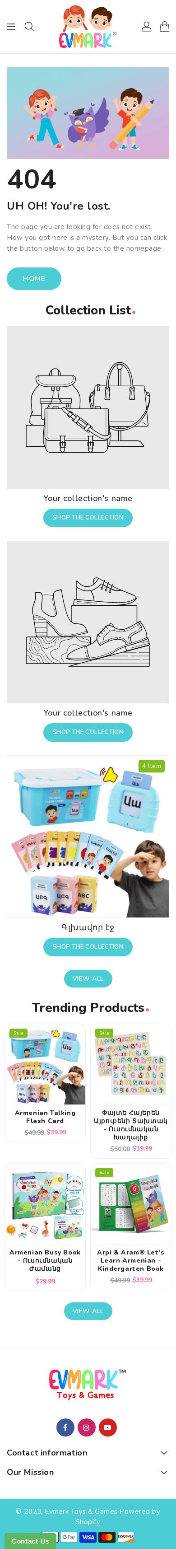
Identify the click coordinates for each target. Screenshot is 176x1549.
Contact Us (30, 1541)
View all (88, 978)
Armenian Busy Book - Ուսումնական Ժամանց (45, 1261)
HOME (34, 279)
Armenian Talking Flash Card (45, 1117)
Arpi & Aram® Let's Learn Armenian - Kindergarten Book (131, 1261)
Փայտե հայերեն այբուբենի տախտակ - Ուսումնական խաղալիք (131, 1125)
